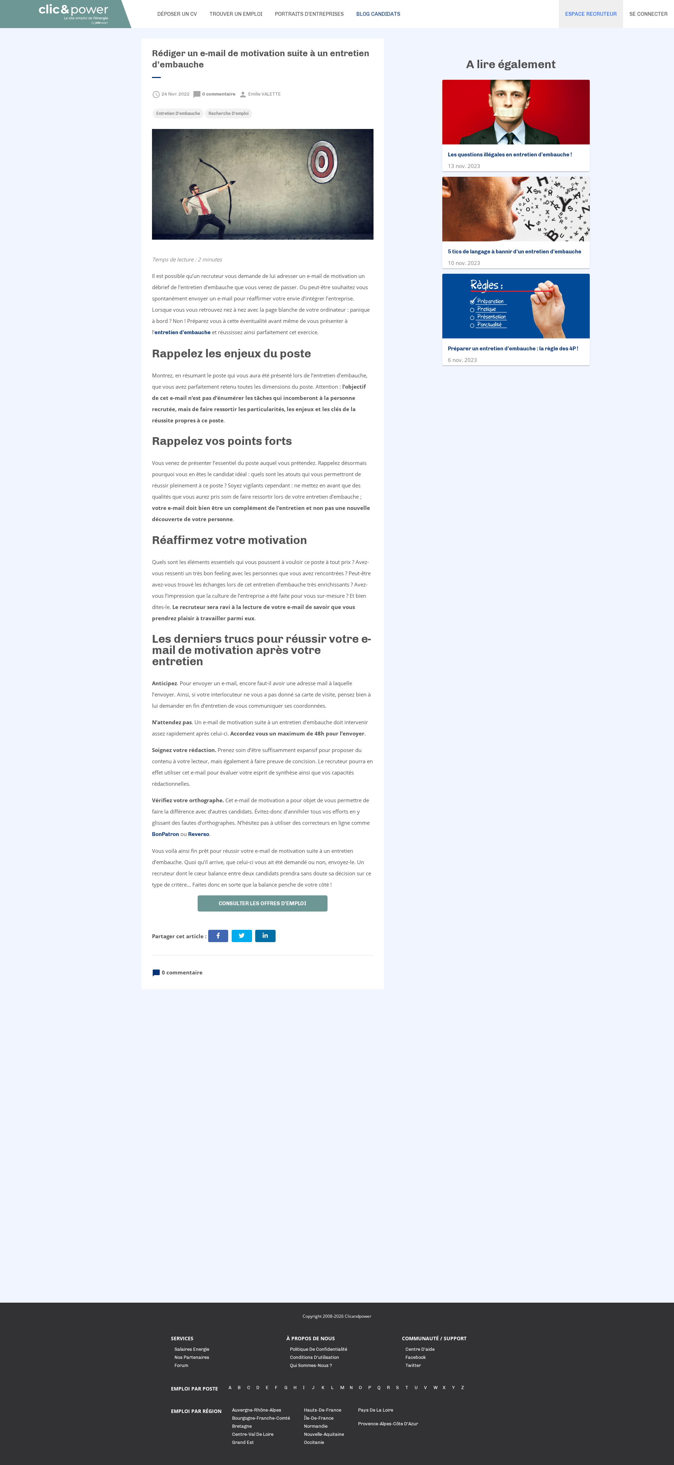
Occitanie (314, 1442)
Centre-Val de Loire (252, 1434)
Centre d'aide (420, 1349)
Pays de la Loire (375, 1410)
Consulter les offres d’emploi (262, 903)
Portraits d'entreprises (309, 14)
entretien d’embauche (182, 332)
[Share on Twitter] (242, 936)
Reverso (198, 834)
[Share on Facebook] (218, 936)
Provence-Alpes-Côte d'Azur (388, 1423)
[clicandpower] (74, 14)
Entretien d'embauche (178, 113)
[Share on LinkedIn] (265, 936)
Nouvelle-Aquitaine (324, 1434)
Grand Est (243, 1442)
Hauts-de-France (322, 1410)
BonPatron (165, 834)
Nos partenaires (191, 1357)
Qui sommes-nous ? (311, 1365)
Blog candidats (378, 14)
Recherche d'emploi (229, 113)
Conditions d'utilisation (314, 1357)
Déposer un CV (177, 14)
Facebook (415, 1357)
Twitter (413, 1365)
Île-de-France (318, 1418)
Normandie (316, 1426)
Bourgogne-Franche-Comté (261, 1418)
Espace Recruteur (591, 14)
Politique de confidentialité (318, 1349)
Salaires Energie (191, 1349)
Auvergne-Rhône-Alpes (256, 1410)
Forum (181, 1365)
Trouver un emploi (236, 14)
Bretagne (242, 1426)
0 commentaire (215, 94)
